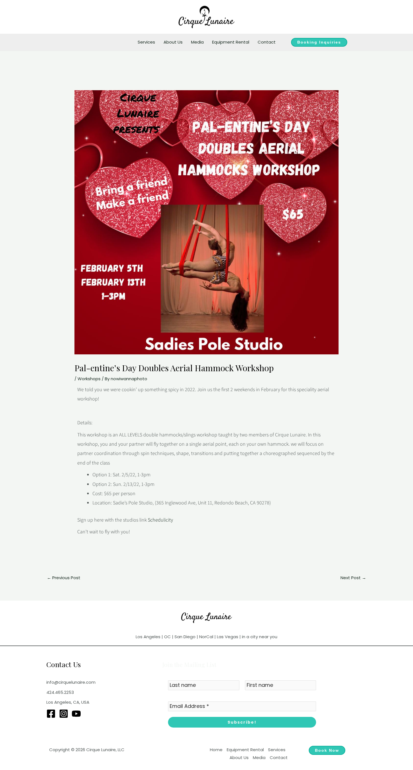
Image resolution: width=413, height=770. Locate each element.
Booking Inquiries (319, 42)
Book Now (327, 750)
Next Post (353, 578)
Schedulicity (160, 520)
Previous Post (63, 578)
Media (197, 42)
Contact (267, 42)
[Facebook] (51, 713)
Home (216, 750)
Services (146, 42)
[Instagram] (63, 713)
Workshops (89, 379)
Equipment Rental (230, 42)
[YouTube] (76, 713)
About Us (173, 42)
